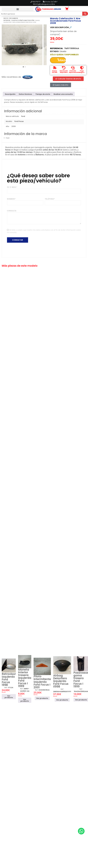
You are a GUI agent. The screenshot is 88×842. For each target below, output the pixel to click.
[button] (17, 9)
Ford (23, 116)
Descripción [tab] (10, 94)
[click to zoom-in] (22, 44)
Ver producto (9, 697)
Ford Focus (19, 121)
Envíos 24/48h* (51, 2)
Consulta (11, 211)
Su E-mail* (12, 187)
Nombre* (11, 199)
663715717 (37, 2)
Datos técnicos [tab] (25, 94)
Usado (63, 51)
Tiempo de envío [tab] (42, 94)
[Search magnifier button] (85, 14)
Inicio (5, 18)
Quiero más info (61, 85)
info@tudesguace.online (45, 4)
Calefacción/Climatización (22, 20)
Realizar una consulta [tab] (63, 94)
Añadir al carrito (62, 61)
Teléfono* (50, 199)
